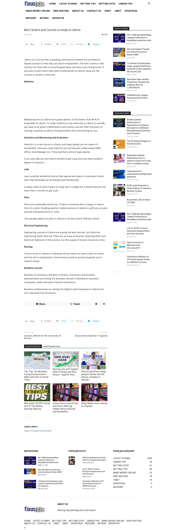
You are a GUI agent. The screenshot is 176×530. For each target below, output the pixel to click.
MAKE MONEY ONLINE (38, 10)
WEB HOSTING (61, 10)
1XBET (107, 10)
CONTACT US (94, 10)
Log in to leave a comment (37, 430)
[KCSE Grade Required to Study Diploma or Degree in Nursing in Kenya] (119, 190)
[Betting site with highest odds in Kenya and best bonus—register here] (66, 359)
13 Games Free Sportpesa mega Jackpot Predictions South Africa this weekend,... (50, 483)
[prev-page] (25, 416)
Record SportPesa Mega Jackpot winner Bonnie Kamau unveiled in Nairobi (93, 375)
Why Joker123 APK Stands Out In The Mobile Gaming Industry (37, 406)
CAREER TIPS (125, 3)
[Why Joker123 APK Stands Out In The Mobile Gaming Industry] (37, 392)
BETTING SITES (107, 3)
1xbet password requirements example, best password (139, 174)
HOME (52, 3)
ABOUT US (77, 10)
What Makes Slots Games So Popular (94, 404)
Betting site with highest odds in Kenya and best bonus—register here (65, 372)
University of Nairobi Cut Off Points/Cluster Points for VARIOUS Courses (138, 259)
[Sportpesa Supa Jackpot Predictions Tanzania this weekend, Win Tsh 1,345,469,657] (119, 82)
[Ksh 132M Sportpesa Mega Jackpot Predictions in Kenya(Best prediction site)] (119, 38)
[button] (149, 3)
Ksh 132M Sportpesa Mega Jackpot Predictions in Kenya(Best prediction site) (139, 38)
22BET (118, 10)
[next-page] (29, 416)
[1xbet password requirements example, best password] (119, 174)
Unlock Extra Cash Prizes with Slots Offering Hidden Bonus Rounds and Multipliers (65, 407)
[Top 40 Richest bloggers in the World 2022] (119, 144)
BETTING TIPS (88, 3)
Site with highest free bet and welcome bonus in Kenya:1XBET (138, 52)
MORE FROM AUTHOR (51, 346)
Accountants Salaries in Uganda (91, 335)
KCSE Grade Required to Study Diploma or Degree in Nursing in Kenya (139, 188)
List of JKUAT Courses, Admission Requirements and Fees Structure (138, 231)
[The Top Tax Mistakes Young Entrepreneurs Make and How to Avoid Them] (37, 360)
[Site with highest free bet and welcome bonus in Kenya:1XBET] (119, 52)
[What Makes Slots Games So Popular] (94, 392)
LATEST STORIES (68, 3)
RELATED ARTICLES (33, 346)
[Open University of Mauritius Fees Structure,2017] (119, 247)
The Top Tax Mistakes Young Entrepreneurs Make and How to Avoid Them (36, 375)
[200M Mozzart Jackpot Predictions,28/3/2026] (119, 98)
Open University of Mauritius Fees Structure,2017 (135, 245)
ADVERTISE (58, 18)
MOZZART (31, 18)
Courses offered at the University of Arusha (42, 336)
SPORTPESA (131, 10)
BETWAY (44, 18)
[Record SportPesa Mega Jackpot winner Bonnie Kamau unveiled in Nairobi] (94, 360)
